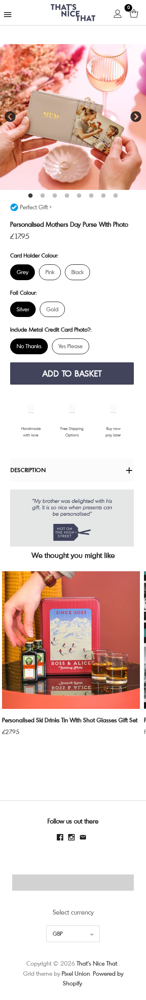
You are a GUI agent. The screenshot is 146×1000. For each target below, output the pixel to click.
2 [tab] (43, 196)
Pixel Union (76, 973)
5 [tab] (79, 196)
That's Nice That (97, 963)
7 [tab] (103, 196)
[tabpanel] (73, 117)
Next (136, 117)
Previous (10, 117)
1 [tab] (30, 196)
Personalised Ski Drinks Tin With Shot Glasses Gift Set (69, 719)
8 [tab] (116, 196)
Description (28, 469)
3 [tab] (55, 196)
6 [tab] (91, 196)
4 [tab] (67, 196)
